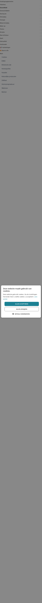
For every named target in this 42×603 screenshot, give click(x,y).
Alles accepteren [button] (21, 304)
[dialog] (21, 301)
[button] (21, 314)
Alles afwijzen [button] (21, 309)
